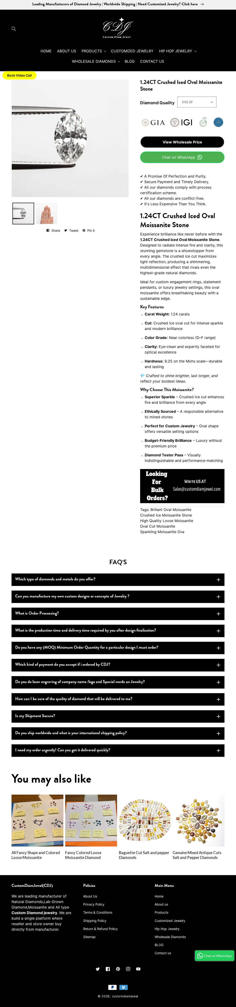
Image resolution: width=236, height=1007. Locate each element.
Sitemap (89, 937)
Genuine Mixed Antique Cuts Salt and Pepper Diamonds (197, 855)
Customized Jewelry (170, 921)
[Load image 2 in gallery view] (46, 213)
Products (161, 912)
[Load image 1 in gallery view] (23, 213)
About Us (90, 896)
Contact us (163, 953)
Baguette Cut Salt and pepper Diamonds (144, 855)
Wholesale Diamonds (170, 937)
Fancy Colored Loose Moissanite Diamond (83, 855)
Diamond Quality (157, 102)
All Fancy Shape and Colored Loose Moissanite (36, 855)
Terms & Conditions (97, 912)
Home (159, 896)
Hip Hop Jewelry (167, 929)
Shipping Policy (94, 921)
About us (161, 904)
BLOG (159, 945)
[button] (15, 29)
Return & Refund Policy (100, 929)
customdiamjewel (125, 996)
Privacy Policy (93, 904)
